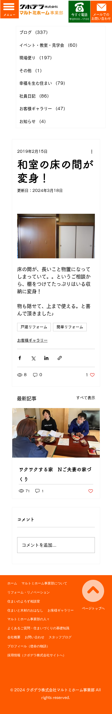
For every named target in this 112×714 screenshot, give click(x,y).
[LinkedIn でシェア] (46, 358)
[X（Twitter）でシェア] (33, 358)
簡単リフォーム (70, 327)
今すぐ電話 (79, 14)
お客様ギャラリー (32, 340)
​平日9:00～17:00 (79, 19)
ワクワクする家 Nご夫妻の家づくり (55, 474)
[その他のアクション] (91, 151)
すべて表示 (85, 398)
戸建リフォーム (34, 327)
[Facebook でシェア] (19, 358)
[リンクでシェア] (59, 358)
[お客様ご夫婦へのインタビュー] (56, 433)
